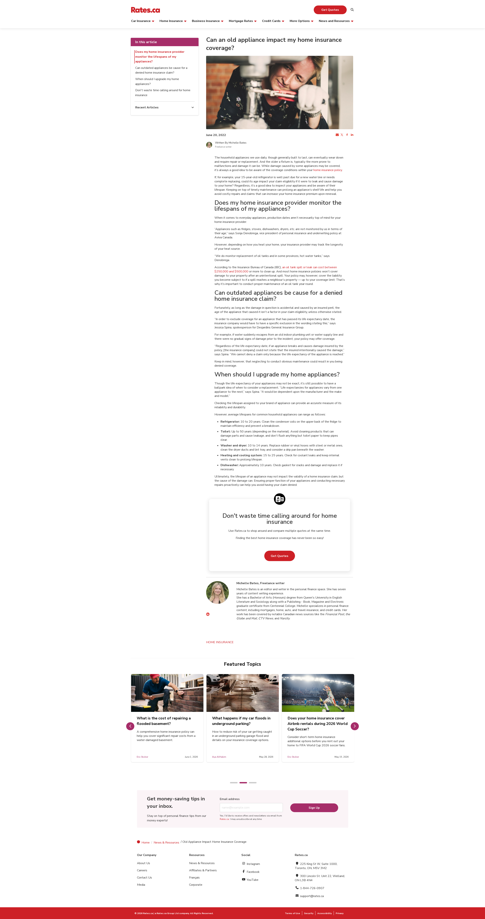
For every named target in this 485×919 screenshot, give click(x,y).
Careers (142, 870)
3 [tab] (251, 783)
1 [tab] (232, 783)
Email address (230, 799)
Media (141, 885)
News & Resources (166, 842)
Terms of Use (292, 913)
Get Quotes (330, 10)
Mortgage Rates (241, 21)
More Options (300, 21)
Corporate (195, 885)
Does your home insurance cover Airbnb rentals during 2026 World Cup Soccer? (317, 724)
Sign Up (314, 808)
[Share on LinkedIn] (351, 135)
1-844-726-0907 (311, 888)
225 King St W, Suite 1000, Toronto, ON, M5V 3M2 (316, 866)
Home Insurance (171, 21)
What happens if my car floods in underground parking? (241, 721)
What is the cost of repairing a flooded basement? (164, 721)
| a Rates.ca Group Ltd (166, 913)
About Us (143, 863)
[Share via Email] (336, 135)
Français (194, 877)
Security (308, 913)
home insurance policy (327, 170)
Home (146, 842)
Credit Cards (271, 21)
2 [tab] (241, 783)
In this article (146, 42)
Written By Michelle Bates (230, 143)
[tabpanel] (167, 718)
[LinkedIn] (208, 615)
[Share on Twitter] (341, 135)
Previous (130, 726)
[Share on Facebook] (346, 135)
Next (355, 726)
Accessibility (324, 913)
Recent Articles (147, 107)
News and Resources (334, 21)
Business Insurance (206, 21)
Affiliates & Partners (203, 870)
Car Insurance (141, 21)
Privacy (339, 913)
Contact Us (144, 877)
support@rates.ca (311, 896)
